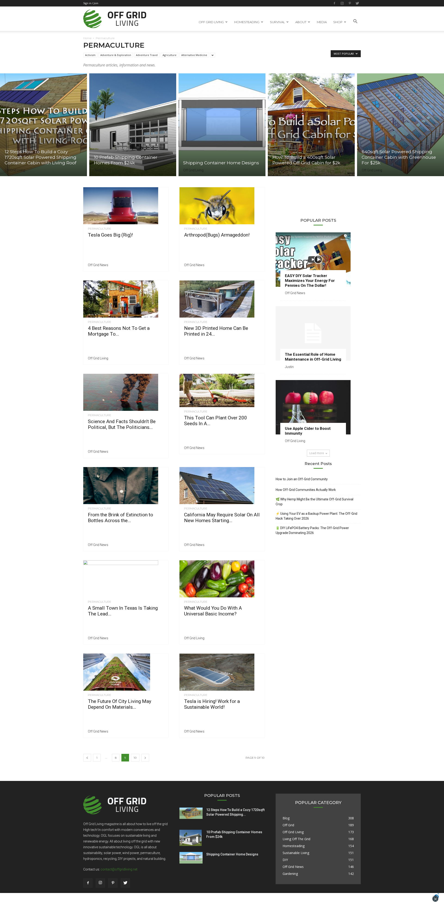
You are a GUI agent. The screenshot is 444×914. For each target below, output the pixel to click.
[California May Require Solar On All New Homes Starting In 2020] (222, 485)
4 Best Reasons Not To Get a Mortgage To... (119, 331)
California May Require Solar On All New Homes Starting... (222, 517)
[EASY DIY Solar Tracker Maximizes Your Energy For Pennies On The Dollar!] (318, 259)
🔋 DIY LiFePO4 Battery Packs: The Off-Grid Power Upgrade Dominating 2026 (312, 530)
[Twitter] (357, 3)
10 (135, 757)
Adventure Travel (147, 55)
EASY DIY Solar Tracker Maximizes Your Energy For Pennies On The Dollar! (310, 280)
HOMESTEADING (246, 22)
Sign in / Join (90, 3)
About (300, 22)
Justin (98, 170)
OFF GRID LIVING (211, 22)
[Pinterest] (349, 3)
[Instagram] (342, 3)
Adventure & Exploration (115, 55)
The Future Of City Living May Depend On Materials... (119, 704)
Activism (90, 55)
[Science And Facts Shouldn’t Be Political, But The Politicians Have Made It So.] (125, 392)
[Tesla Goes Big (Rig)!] (125, 205)
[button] (355, 21)
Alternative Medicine (194, 55)
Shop (337, 22)
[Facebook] (334, 3)
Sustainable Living (296, 853)
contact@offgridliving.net (119, 869)
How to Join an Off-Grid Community (302, 479)
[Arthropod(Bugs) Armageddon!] (222, 205)
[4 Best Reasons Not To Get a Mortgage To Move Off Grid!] (125, 299)
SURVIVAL (277, 22)
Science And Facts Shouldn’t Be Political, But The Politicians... (122, 424)
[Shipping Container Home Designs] (222, 124)
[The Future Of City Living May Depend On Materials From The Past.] (125, 672)
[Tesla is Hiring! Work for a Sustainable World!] (222, 672)
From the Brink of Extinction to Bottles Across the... (120, 517)
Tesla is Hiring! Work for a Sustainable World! (212, 704)
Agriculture (169, 55)
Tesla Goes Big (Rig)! (110, 235)
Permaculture (99, 228)
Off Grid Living (15, 170)
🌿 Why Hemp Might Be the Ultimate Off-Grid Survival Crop (314, 501)
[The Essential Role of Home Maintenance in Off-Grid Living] (318, 333)
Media (322, 22)
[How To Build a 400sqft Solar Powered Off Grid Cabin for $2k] (311, 124)
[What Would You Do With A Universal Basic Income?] (222, 578)
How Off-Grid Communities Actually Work (306, 490)
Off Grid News (98, 265)
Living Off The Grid (296, 839)
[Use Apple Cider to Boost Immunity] (318, 407)
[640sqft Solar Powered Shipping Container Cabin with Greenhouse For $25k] (400, 124)
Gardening (290, 873)
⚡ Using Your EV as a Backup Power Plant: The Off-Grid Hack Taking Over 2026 (316, 516)
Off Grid (288, 825)
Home (87, 38)
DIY (285, 860)
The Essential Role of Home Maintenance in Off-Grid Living (313, 357)
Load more (316, 453)
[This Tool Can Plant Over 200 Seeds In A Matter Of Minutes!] (222, 390)
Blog (286, 818)
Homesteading (294, 846)
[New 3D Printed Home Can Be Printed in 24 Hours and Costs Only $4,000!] (222, 299)
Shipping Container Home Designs (232, 854)
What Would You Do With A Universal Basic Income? (213, 611)
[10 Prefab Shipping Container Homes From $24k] (132, 124)
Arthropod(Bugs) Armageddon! (217, 235)
